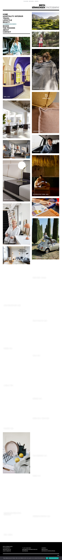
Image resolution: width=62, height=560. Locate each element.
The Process (9, 28)
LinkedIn (36, 1)
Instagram (31, 1)
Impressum (45, 549)
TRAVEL (6, 18)
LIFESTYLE (7, 20)
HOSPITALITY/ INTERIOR (13, 16)
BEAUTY (6, 22)
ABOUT (6, 30)
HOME (5, 14)
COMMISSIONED (9, 24)
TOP (58, 555)
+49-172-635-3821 (27, 548)
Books (6, 26)
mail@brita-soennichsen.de (29, 549)
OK (47, 558)
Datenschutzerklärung (48, 551)
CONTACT (7, 32)
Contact (44, 548)
